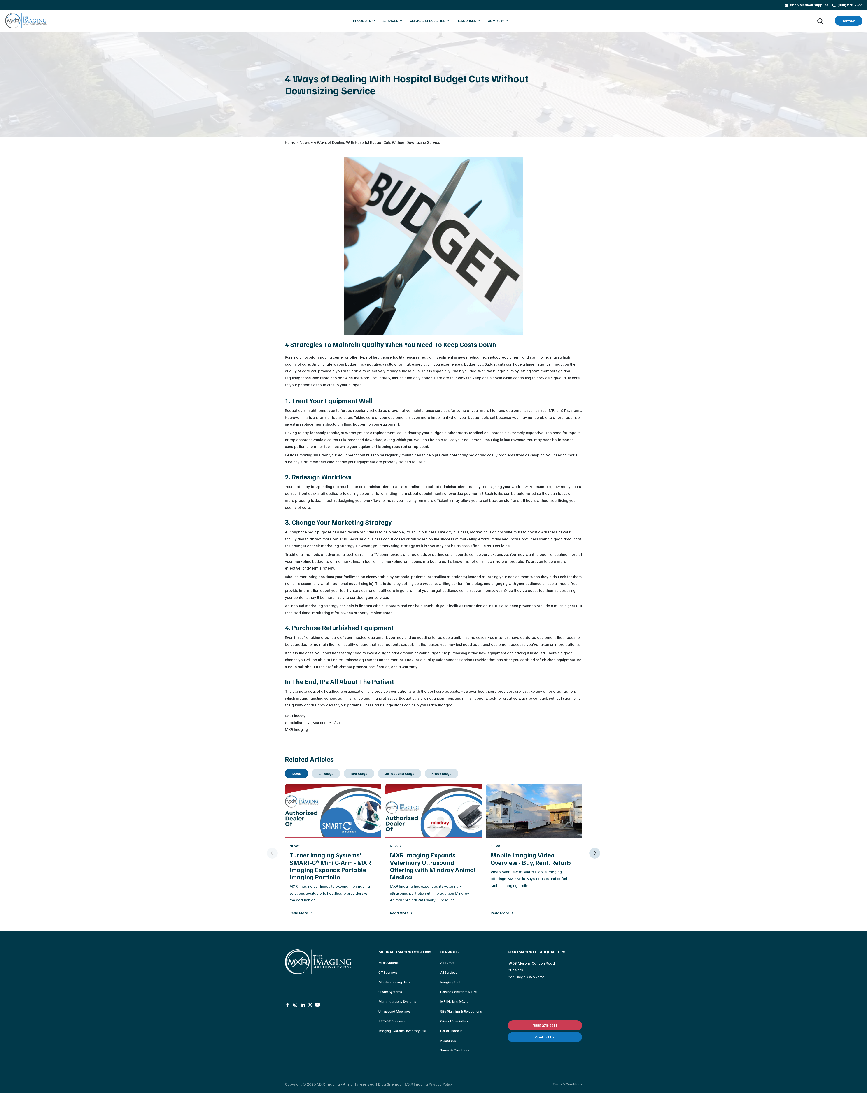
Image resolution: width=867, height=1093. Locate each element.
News (305, 142)
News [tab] (296, 773)
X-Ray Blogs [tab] (441, 773)
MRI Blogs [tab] (359, 773)
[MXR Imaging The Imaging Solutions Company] (26, 20)
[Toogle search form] (820, 21)
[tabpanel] (433, 853)
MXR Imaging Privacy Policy (429, 1083)
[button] (272, 853)
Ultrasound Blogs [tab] (399, 773)
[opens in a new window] (288, 1005)
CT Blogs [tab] (325, 773)
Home (290, 142)
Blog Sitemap (390, 1083)
